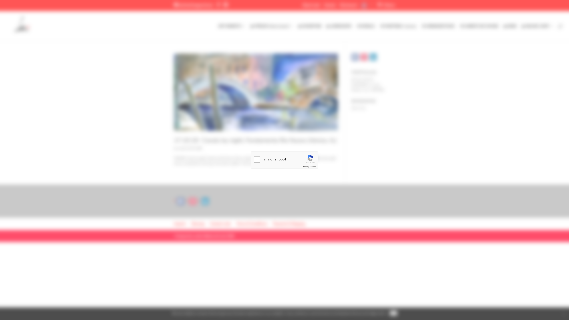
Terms (313, 167)
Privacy (306, 167)
